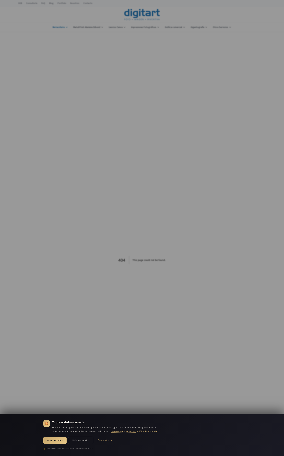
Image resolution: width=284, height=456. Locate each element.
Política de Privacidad (147, 431)
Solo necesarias (80, 440)
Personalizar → (105, 440)
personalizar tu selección (123, 431)
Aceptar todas (55, 440)
